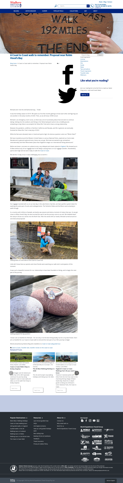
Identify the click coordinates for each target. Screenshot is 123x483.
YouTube (94, 420)
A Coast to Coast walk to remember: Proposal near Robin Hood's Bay (41, 57)
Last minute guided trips (41, 421)
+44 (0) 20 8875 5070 (103, 6)
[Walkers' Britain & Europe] (16, 4)
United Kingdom (30, 11)
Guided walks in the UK (17, 428)
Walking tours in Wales (17, 434)
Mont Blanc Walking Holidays (19, 421)
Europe (44, 11)
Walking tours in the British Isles (20, 436)
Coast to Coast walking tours (18, 423)
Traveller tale (25, 348)
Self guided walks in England (19, 426)
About (95, 11)
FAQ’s (35, 423)
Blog (105, 2)
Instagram (90, 420)
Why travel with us (62, 423)
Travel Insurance (39, 441)
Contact (110, 2)
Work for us (60, 426)
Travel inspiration (85, 71)
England (63, 146)
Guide (82, 65)
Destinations (84, 61)
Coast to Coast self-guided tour (51, 344)
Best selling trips (39, 433)
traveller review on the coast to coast (41, 348)
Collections (74, 11)
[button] (74, 374)
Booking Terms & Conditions (42, 436)
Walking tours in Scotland (18, 431)
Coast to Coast (44, 151)
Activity (82, 59)
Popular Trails (58, 11)
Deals (100, 2)
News (82, 67)
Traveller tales (84, 73)
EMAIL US (98, 7)
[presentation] (11, 373)
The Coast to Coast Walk (17, 439)
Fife (81, 63)
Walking (16, 11)
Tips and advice (85, 69)
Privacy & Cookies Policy (41, 444)
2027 (85, 11)
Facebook (86, 420)
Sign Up (84, 94)
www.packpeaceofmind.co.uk (102, 470)
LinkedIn (98, 420)
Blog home (13, 63)
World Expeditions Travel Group (66, 428)
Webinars (83, 75)
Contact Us (60, 421)
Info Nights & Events (40, 426)
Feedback (36, 439)
